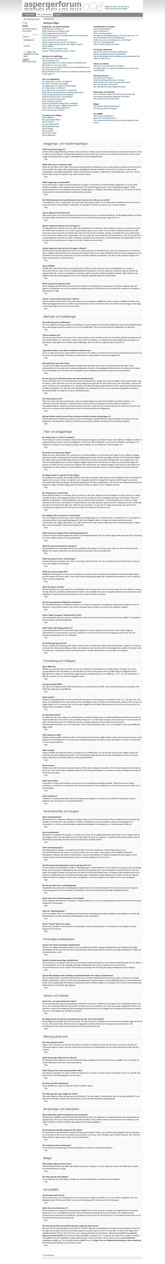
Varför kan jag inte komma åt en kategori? (57, 95)
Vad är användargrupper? (102, 33)
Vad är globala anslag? (50, 126)
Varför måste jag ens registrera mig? (55, 31)
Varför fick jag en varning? (52, 101)
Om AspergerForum (32, 19)
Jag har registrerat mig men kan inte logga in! (59, 42)
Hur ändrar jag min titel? (51, 69)
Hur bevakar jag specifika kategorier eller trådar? (111, 96)
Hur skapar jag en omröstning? (53, 88)
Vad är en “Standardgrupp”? (104, 42)
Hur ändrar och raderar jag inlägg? (55, 84)
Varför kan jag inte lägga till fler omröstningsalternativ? (63, 92)
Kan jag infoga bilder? (50, 124)
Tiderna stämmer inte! (50, 61)
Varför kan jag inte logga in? (52, 29)
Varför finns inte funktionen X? (104, 118)
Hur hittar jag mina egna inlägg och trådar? (109, 87)
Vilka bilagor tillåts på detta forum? (106, 106)
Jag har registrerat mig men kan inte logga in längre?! (62, 44)
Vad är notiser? (48, 131)
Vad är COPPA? (48, 46)
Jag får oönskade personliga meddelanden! (109, 54)
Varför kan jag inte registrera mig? (55, 49)
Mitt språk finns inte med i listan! (54, 65)
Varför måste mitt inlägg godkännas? (56, 108)
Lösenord (27, 46)
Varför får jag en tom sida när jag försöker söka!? (111, 82)
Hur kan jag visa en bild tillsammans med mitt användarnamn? (65, 67)
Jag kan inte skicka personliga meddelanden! (110, 52)
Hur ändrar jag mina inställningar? (55, 58)
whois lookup (106, 1231)
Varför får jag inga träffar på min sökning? (109, 80)
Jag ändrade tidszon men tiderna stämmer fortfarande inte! (64, 63)
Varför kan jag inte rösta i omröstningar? (57, 97)
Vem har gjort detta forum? (103, 116)
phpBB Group (104, 1198)
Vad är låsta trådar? (49, 133)
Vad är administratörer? (102, 29)
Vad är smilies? (48, 122)
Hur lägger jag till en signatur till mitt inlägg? (59, 86)
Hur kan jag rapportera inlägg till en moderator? (60, 103)
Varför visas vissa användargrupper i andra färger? (112, 40)
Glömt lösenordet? (29, 62)
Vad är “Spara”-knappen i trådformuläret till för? (60, 106)
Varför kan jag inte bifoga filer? (53, 99)
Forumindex (49, 19)
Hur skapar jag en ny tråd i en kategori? (57, 81)
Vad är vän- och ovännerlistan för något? (108, 66)
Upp (46, 159)
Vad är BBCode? (48, 117)
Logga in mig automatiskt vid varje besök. (31, 54)
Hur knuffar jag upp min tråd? (53, 110)
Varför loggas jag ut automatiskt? (54, 33)
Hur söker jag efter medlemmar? (105, 84)
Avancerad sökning (29, 29)
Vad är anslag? (47, 128)
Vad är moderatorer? (101, 31)
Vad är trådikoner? (49, 135)
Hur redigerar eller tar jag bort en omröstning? (59, 90)
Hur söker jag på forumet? (103, 78)
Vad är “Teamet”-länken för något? (106, 44)
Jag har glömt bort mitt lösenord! (54, 40)
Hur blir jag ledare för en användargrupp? (109, 38)
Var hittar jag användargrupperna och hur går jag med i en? (115, 35)
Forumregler (27, 31)
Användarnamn (29, 40)
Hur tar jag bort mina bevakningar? (106, 99)
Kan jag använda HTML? (51, 120)
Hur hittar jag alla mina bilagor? (105, 108)
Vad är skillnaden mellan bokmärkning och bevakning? (114, 94)
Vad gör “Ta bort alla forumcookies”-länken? (59, 51)
